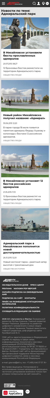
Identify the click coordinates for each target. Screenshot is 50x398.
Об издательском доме (15, 285)
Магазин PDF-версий (25, 288)
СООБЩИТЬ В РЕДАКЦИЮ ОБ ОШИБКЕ (21, 311)
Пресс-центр (37, 285)
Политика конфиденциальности (20, 307)
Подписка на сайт (12, 298)
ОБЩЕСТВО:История (14, 269)
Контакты (30, 298)
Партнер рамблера (24, 385)
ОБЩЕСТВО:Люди (12, 75)
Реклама (7, 288)
